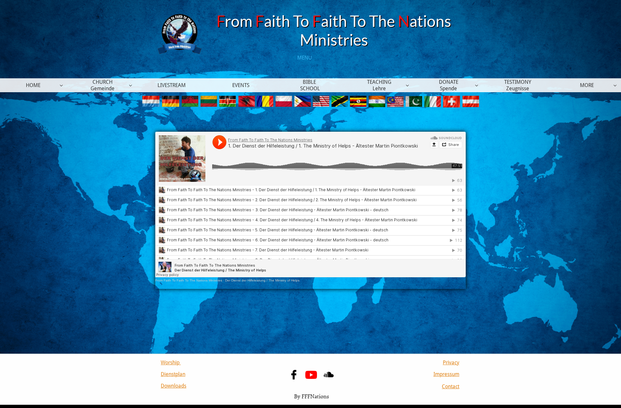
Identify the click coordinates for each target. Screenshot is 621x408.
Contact (450, 386)
